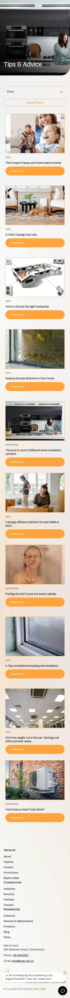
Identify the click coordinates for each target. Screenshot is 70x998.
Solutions (9, 888)
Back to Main (11, 878)
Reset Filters (35, 102)
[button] (35, 91)
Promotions (11, 872)
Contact (9, 867)
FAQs (7, 937)
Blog (7, 931)
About (7, 856)
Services (9, 894)
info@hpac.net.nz (23, 961)
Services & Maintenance (18, 921)
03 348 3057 (21, 955)
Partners (9, 899)
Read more (17, 171)
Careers (8, 861)
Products (9, 926)
